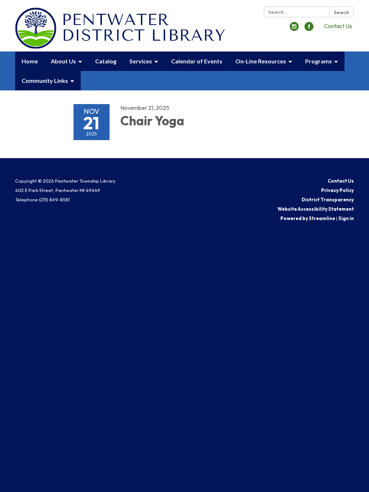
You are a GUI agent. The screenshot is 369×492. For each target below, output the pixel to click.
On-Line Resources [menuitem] (260, 61)
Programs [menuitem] (318, 61)
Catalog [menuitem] (105, 61)
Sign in (346, 218)
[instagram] (294, 28)
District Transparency (328, 199)
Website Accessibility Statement (315, 209)
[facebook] (309, 28)
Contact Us (338, 26)
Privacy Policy (337, 190)
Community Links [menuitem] (45, 80)
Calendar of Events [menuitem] (196, 61)
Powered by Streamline (307, 218)
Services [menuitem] (140, 61)
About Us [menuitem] (63, 61)
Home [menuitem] (30, 61)
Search (341, 12)
